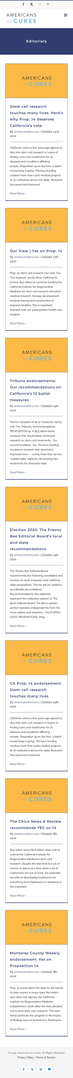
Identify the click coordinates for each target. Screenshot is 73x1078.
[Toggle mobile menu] (66, 15)
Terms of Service (45, 1057)
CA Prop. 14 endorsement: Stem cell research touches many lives (35, 689)
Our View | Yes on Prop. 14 (36, 251)
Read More (17, 193)
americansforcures (26, 131)
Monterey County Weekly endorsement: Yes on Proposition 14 (35, 959)
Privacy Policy (26, 1057)
